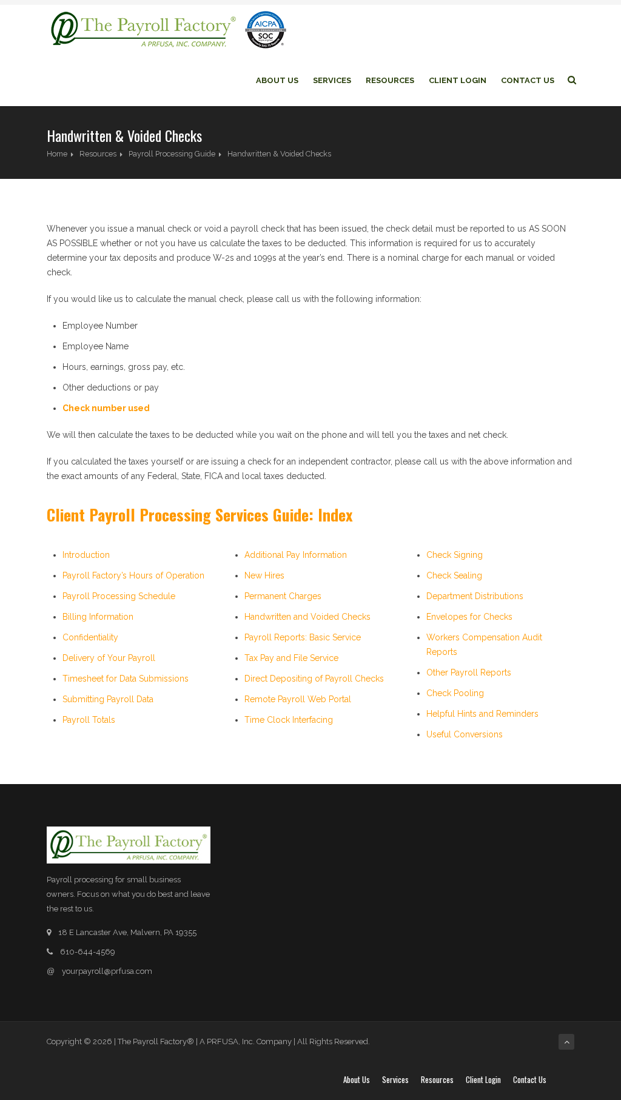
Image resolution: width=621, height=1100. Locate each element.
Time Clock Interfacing (288, 720)
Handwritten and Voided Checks (307, 617)
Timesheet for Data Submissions (125, 678)
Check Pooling (455, 693)
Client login (457, 80)
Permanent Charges (282, 596)
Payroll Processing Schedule (118, 596)
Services (332, 80)
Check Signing (454, 555)
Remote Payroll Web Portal (297, 699)
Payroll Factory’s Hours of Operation (133, 575)
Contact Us (527, 80)
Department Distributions (474, 596)
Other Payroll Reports (468, 672)
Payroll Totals (88, 720)
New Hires (264, 575)
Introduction (86, 555)
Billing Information (97, 617)
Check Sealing (454, 575)
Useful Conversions (464, 734)
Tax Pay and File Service (291, 658)
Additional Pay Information (295, 555)
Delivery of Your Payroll (108, 658)
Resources (390, 80)
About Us (277, 80)
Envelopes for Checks (469, 617)
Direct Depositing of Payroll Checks (314, 678)
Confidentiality (90, 637)
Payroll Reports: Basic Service (302, 637)
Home (57, 153)
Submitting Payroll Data (107, 699)
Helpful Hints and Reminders (482, 714)
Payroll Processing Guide (172, 153)
